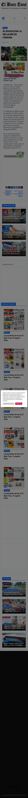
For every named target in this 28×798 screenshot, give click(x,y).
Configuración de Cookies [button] (9, 403)
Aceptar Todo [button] (18, 403)
